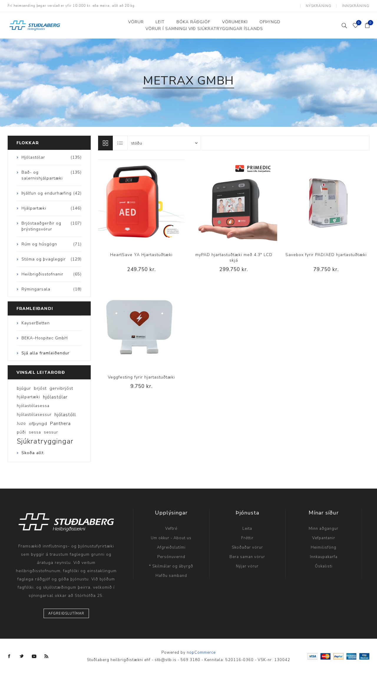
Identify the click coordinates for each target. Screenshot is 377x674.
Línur (105, 143)
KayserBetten (36, 323)
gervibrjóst (61, 388)
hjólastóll (65, 414)
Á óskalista (141, 202)
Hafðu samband (171, 575)
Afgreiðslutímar (66, 613)
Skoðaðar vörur (247, 547)
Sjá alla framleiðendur (46, 353)
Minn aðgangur (323, 528)
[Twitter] (22, 656)
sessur (51, 432)
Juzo (21, 423)
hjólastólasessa (33, 406)
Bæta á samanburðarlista (129, 202)
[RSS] (46, 656)
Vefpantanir (323, 538)
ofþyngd (38, 423)
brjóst (40, 388)
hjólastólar (55, 397)
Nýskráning (318, 6)
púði (21, 432)
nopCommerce (201, 652)
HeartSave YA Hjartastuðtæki (141, 255)
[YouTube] (34, 656)
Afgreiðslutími (171, 547)
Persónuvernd (171, 557)
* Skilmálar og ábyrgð (171, 566)
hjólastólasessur (34, 414)
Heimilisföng (323, 547)
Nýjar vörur (247, 566)
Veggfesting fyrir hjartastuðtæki (141, 377)
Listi (120, 143)
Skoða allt (33, 453)
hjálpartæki (28, 397)
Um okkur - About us (171, 538)
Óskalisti (324, 566)
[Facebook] (9, 656)
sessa (35, 432)
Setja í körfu (153, 202)
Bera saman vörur (247, 557)
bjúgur (24, 388)
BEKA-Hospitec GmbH (45, 338)
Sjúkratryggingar (45, 441)
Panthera (60, 423)
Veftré (171, 528)
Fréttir (247, 538)
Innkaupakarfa (324, 557)
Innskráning (355, 6)
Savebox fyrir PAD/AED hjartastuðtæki (326, 255)
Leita (247, 528)
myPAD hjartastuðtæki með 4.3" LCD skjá (233, 257)
